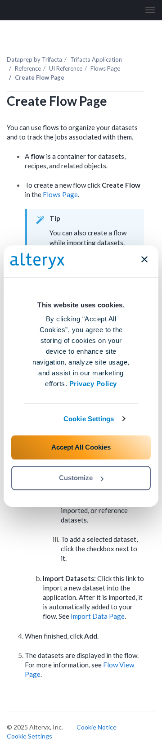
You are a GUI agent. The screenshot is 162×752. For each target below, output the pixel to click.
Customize (76, 478)
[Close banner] (144, 259)
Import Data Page (98, 616)
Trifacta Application (96, 59)
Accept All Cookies (81, 447)
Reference (28, 68)
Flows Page (105, 68)
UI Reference (65, 68)
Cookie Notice (96, 727)
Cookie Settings (88, 419)
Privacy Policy (93, 383)
